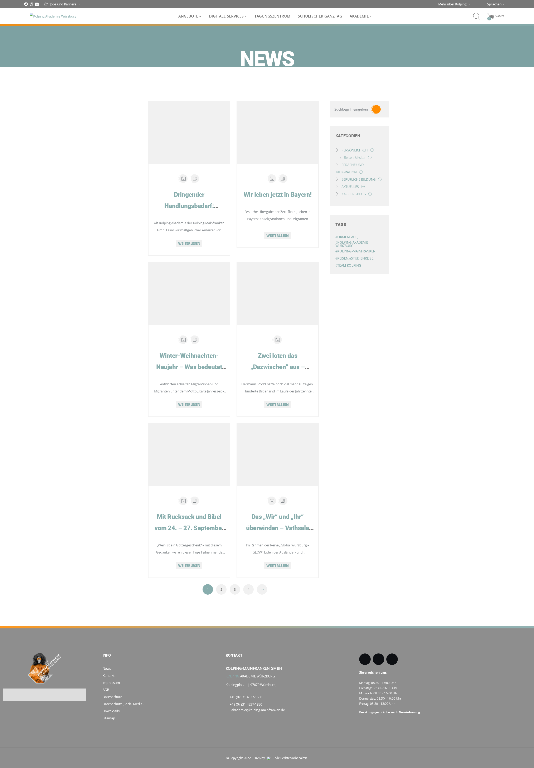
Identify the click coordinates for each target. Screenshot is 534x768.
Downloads (111, 711)
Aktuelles (350, 186)
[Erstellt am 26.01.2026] (183, 339)
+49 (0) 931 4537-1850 (246, 704)
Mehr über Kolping (452, 4)
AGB (106, 689)
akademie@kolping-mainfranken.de (258, 710)
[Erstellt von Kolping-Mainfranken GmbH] (195, 178)
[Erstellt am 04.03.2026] (183, 178)
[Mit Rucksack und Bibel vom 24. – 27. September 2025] (185, 449)
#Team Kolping (348, 265)
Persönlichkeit (355, 150)
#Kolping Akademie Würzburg (352, 244)
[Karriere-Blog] (369, 194)
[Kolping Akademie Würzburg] (53, 16)
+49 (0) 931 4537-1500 (246, 697)
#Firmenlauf (346, 237)
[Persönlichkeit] (371, 150)
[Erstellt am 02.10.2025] (183, 501)
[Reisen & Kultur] (369, 157)
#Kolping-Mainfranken (355, 251)
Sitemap (109, 718)
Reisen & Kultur (354, 157)
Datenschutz (112, 697)
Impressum (111, 682)
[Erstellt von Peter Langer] (195, 501)
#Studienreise (361, 258)
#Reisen (342, 258)
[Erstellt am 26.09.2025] (272, 501)
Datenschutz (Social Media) (123, 704)
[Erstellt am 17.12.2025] (272, 178)
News (107, 668)
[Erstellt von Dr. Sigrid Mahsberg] (283, 178)
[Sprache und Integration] (360, 172)
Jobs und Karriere (63, 4)
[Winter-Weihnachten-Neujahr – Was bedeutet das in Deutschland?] (185, 288)
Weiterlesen (189, 243)
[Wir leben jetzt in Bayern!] (273, 127)
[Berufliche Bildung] (379, 179)
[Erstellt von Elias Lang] (283, 501)
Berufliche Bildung (359, 179)
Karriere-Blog (354, 194)
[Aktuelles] (362, 186)
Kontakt (109, 675)
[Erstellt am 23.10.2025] (277, 339)
